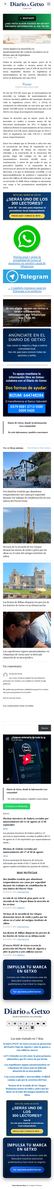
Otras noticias (23, 892)
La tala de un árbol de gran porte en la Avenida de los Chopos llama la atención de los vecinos (26, 901)
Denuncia (21, 908)
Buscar (45, 728)
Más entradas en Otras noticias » (39, 448)
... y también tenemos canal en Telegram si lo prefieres (27, 289)
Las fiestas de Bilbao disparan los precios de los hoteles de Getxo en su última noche (26, 603)
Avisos (5, 828)
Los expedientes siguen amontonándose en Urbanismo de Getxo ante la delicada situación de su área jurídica (26, 654)
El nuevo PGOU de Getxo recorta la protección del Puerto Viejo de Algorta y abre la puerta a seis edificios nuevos (24, 948)
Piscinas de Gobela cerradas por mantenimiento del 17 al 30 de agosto (23, 850)
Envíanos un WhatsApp (17, 806)
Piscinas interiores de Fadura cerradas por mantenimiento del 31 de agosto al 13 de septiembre (26, 821)
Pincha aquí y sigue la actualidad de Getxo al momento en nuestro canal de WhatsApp (27, 261)
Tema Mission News (19, 1185)
